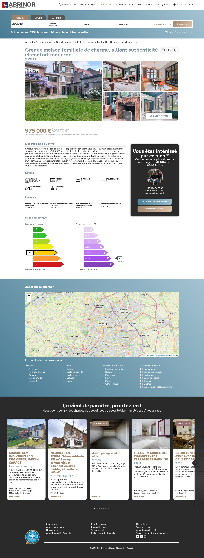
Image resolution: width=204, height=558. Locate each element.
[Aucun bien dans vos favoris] (198, 4)
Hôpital (108, 372)
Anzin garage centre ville (106, 454)
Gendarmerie (111, 384)
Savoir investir (98, 530)
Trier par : (169, 32)
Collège (70, 378)
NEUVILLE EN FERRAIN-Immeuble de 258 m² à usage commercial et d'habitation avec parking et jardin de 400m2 (67, 462)
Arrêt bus (32, 369)
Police (108, 381)
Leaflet (151, 355)
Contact (130, 548)
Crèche (70, 369)
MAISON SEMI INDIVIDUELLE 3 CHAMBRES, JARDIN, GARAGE (24, 457)
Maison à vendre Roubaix (103, 533)
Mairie (108, 378)
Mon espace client (184, 4)
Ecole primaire (73, 375)
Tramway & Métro (36, 372)
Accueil (29, 42)
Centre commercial (153, 372)
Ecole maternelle (75, 372)
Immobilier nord (98, 527)
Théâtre (147, 381)
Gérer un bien (105, 4)
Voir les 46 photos (159, 116)
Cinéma (147, 384)
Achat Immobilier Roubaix (58, 533)
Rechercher (183, 24)
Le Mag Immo (162, 4)
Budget (87, 24)
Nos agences (52, 530)
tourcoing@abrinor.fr (155, 193)
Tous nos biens (143, 527)
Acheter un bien (44, 42)
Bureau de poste (151, 378)
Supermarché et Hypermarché (158, 387)
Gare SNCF (33, 381)
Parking (32, 375)
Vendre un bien (87, 4)
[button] (29, 296)
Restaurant (149, 375)
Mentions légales (99, 524)
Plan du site (51, 524)
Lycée (69, 381)
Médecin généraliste (115, 369)
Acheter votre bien (55, 527)
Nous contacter (145, 4)
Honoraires (141, 524)
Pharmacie (110, 375)
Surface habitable (53, 24)
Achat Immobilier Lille (146, 530)
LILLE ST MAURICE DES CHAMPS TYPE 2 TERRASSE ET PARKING (151, 456)
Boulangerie (149, 369)
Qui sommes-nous (124, 4)
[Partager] (169, 50)
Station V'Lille (35, 378)
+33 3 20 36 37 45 (154, 188)
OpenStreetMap (163, 355)
